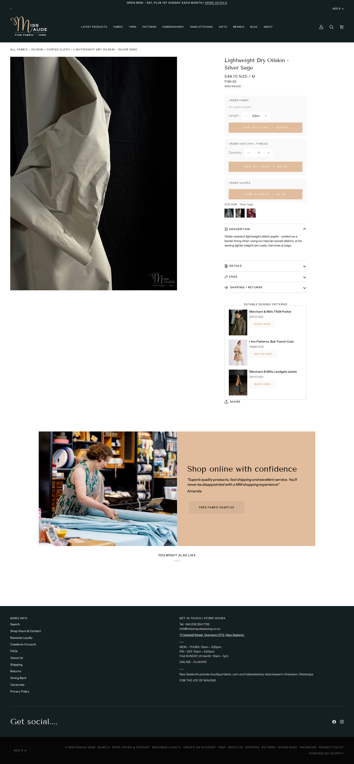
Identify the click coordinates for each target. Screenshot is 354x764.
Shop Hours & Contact (25, 631)
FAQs (233, 276)
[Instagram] (342, 722)
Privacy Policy (19, 691)
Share (235, 401)
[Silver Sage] (241, 214)
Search (15, 624)
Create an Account (23, 644)
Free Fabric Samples (216, 507)
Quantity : (236, 152)
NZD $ (336, 8)
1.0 (230, 107)
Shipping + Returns (245, 287)
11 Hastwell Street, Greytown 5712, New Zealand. (212, 635)
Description (239, 229)
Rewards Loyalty (21, 638)
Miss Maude (233, 86)
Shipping (16, 664)
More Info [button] (18, 618)
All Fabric (19, 49)
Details (235, 265)
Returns (15, 671)
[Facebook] (334, 722)
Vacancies (17, 685)
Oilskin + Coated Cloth (50, 49)
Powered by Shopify (326, 753)
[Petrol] (230, 214)
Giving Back (18, 678)
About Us (16, 658)
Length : (234, 115)
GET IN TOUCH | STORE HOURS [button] (202, 618)
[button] (94, 27)
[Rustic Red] (251, 214)
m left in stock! (242, 107)
